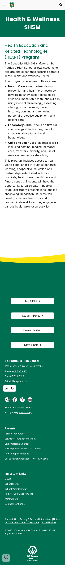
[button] (4, 5)
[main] (32, 23)
